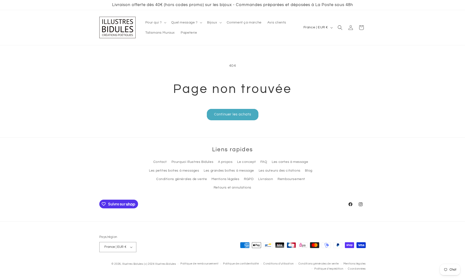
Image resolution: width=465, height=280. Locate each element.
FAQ (263, 162)
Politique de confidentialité (241, 263)
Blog (308, 170)
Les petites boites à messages (174, 170)
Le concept (246, 162)
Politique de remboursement (199, 263)
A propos (225, 162)
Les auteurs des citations (280, 170)
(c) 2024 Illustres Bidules (160, 264)
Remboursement (291, 179)
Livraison (265, 179)
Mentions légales (225, 179)
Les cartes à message (290, 162)
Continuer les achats (232, 114)
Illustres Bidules (132, 264)
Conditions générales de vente (181, 179)
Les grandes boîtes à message (229, 170)
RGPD (249, 179)
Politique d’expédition (328, 268)
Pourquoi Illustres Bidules (192, 162)
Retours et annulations (232, 187)
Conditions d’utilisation (278, 263)
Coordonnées (357, 268)
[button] (155, 22)
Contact (160, 162)
